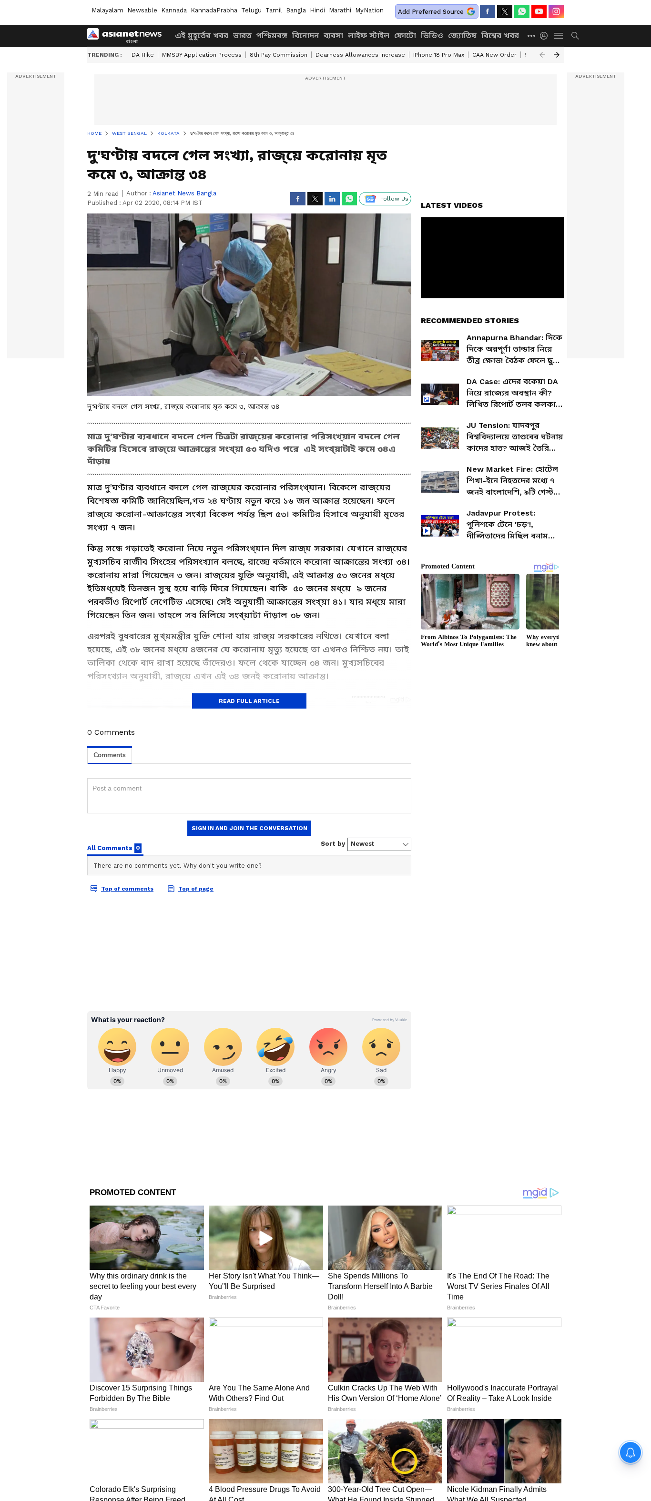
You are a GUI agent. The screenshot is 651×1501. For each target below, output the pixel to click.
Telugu (251, 10)
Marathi (340, 10)
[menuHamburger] (559, 35)
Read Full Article (249, 701)
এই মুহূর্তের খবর (201, 35)
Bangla (296, 10)
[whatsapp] (521, 11)
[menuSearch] (575, 36)
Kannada (174, 10)
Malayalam (107, 10)
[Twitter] (504, 11)
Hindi (317, 10)
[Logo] (127, 36)
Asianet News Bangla (184, 193)
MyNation (369, 10)
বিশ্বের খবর (500, 35)
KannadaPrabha (214, 10)
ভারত (242, 35)
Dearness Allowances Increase (360, 54)
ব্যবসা (333, 35)
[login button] (546, 36)
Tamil (273, 10)
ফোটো (405, 35)
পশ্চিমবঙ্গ (271, 35)
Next (556, 55)
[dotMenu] (532, 35)
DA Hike (143, 54)
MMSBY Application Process (202, 54)
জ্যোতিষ (462, 35)
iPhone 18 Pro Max (438, 54)
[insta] (556, 11)
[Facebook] (487, 11)
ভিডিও (432, 35)
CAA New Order (494, 54)
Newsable (142, 10)
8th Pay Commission (278, 54)
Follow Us (394, 198)
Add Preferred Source (431, 11)
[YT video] (539, 11)
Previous (542, 55)
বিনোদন (305, 35)
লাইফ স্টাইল (368, 35)
